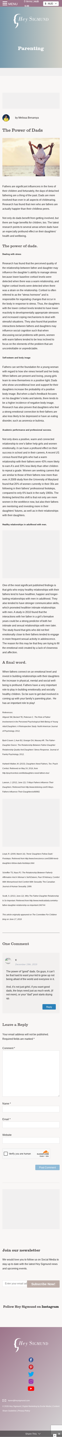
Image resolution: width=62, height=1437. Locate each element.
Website (7, 1135)
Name (6, 1103)
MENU (12, 4)
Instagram (50, 1306)
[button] (5, 3)
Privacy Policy (24, 1411)
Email (6, 1119)
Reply (49, 1006)
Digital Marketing (29, 1406)
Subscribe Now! (43, 1284)
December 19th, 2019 (26, 964)
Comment (8, 1048)
